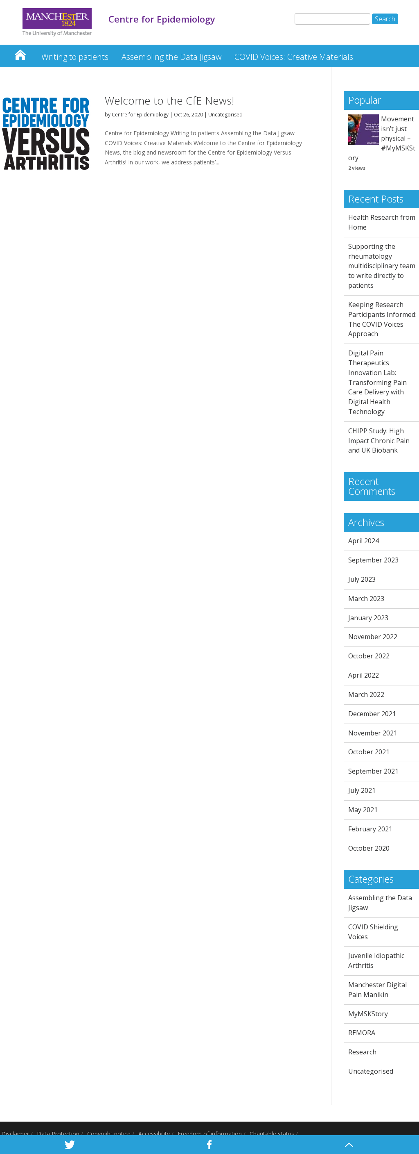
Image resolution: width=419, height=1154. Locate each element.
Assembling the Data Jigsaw (171, 56)
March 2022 (366, 694)
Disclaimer (15, 1134)
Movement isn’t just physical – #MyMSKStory (381, 138)
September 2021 (373, 771)
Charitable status (272, 1134)
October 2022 (369, 655)
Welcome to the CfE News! (169, 100)
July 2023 (362, 579)
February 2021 (370, 828)
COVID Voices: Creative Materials (293, 56)
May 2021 (363, 809)
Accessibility (154, 1134)
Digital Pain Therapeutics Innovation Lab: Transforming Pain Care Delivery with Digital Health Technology (377, 382)
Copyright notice (109, 1134)
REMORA (361, 1032)
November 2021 (372, 732)
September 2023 (373, 559)
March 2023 (366, 598)
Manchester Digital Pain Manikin (377, 989)
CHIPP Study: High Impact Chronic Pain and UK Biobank (379, 440)
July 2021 (362, 790)
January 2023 (368, 617)
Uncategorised (225, 114)
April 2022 (363, 675)
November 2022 (372, 636)
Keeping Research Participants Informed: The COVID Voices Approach (382, 319)
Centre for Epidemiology (20, 53)
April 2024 (363, 540)
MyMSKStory (368, 1013)
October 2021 (369, 751)
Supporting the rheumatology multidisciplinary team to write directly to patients (381, 266)
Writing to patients (74, 56)
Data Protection (58, 1134)
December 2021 (372, 713)
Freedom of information (210, 1134)
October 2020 (369, 848)
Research (362, 1051)
